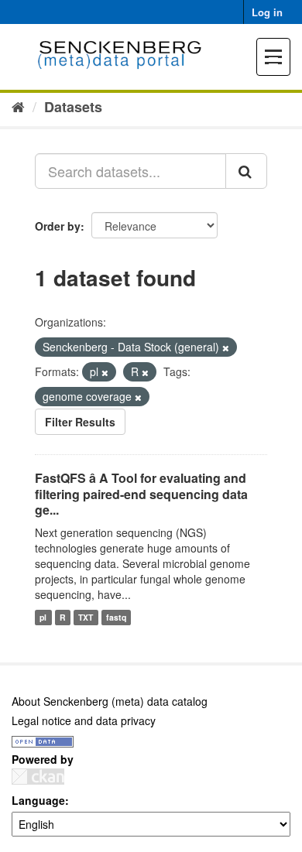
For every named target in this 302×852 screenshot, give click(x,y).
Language (38, 800)
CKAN (38, 776)
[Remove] (225, 347)
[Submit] (246, 171)
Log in (267, 12)
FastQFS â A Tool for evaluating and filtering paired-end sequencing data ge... (141, 494)
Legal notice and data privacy (84, 720)
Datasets (73, 107)
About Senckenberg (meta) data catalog (110, 701)
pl (42, 617)
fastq (116, 617)
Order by (58, 226)
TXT (85, 617)
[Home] (18, 106)
